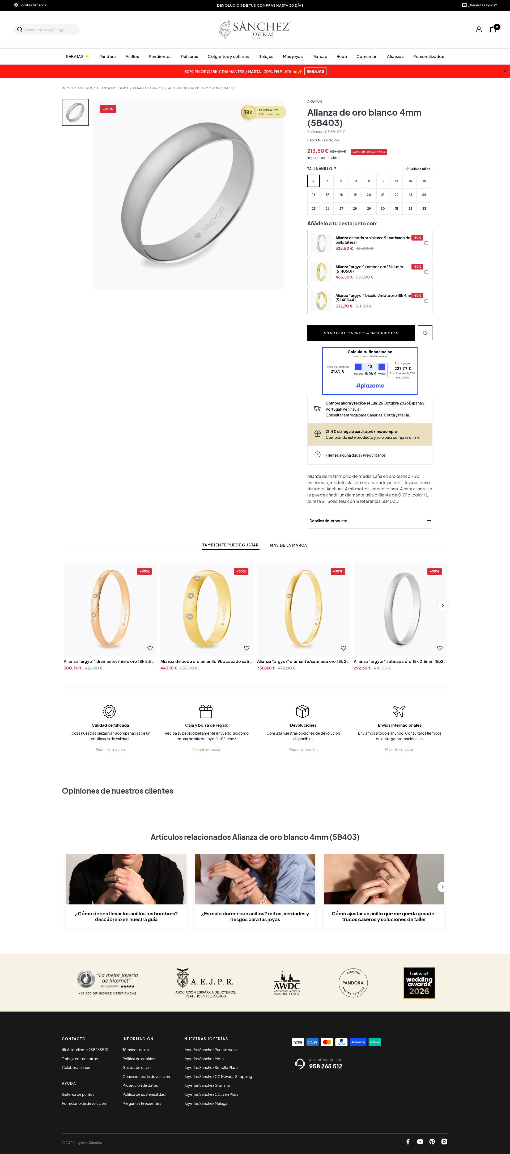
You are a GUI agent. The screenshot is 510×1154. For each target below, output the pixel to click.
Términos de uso (136, 1049)
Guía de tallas (420, 169)
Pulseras (189, 56)
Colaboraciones (76, 1067)
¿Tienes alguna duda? (356, 455)
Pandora (107, 56)
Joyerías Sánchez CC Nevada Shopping (218, 1076)
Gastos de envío (136, 1067)
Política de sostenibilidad (143, 1094)
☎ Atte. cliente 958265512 (85, 1049)
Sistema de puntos (78, 1094)
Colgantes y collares (228, 56)
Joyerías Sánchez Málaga (205, 1103)
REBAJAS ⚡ (78, 56)
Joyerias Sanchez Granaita (207, 1085)
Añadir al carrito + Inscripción (361, 333)
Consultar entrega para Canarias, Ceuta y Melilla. (368, 414)
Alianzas (395, 56)
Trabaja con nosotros (80, 1058)
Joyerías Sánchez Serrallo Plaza (211, 1067)
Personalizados (428, 56)
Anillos (132, 56)
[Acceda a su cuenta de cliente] (478, 29)
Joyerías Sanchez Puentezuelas (211, 1049)
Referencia (315, 132)
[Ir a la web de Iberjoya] (206, 983)
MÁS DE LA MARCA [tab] (288, 545)
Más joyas (293, 56)
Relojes (265, 56)
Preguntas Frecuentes (141, 1103)
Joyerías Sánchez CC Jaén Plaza (211, 1094)
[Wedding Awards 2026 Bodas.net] (419, 983)
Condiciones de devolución (146, 1076)
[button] (425, 332)
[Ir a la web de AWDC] (287, 983)
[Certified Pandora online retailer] (353, 983)
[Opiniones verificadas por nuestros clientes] (107, 983)
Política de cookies (138, 1058)
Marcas (319, 56)
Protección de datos (140, 1085)
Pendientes (160, 56)
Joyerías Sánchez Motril (204, 1058)
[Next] (442, 605)
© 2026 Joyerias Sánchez (82, 1142)
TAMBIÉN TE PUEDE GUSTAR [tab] (230, 545)
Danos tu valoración (323, 140)
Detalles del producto (370, 520)
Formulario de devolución (84, 1103)
